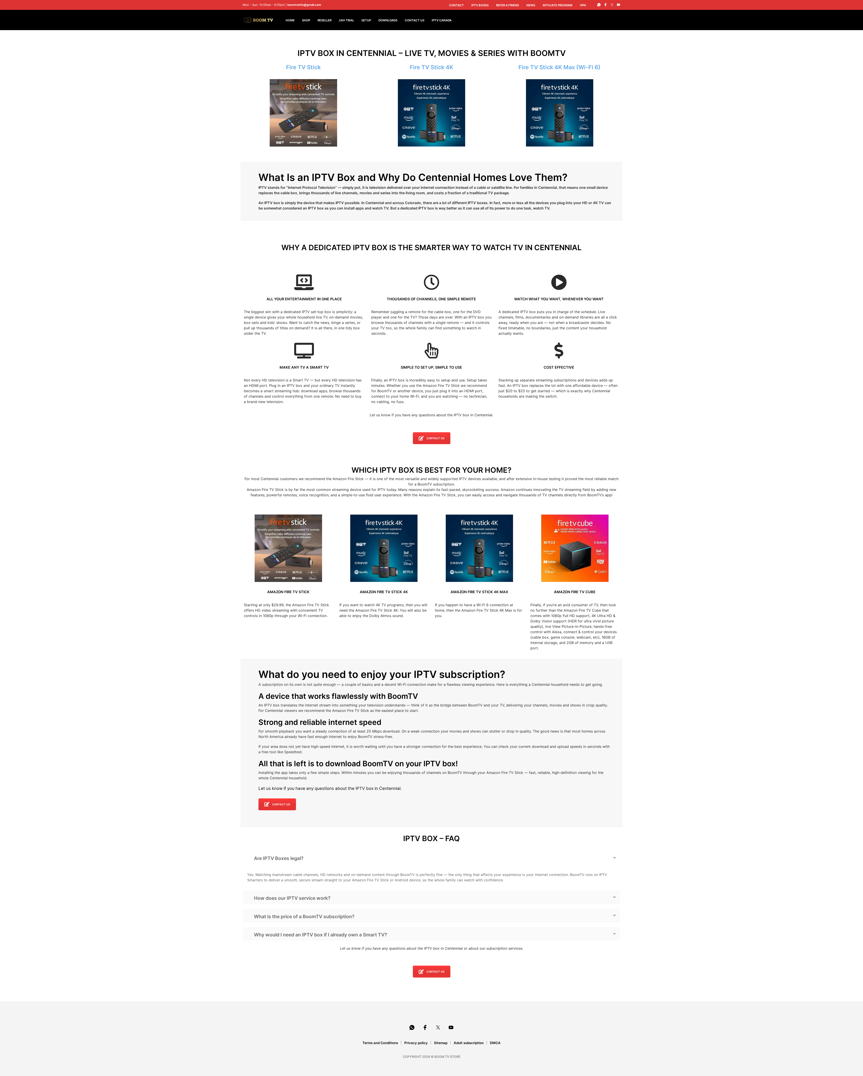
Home (290, 20)
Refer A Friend (507, 5)
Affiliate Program (557, 5)
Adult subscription (469, 1043)
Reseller (324, 20)
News (530, 5)
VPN (583, 5)
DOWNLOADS (387, 20)
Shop (306, 20)
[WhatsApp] (599, 5)
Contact (456, 5)
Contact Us (414, 20)
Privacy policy (416, 1043)
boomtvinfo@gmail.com (304, 5)
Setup (366, 20)
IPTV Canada (442, 20)
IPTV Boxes (480, 5)
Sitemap (440, 1043)
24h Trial (346, 20)
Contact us (436, 438)
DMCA (495, 1043)
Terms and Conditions (380, 1043)
